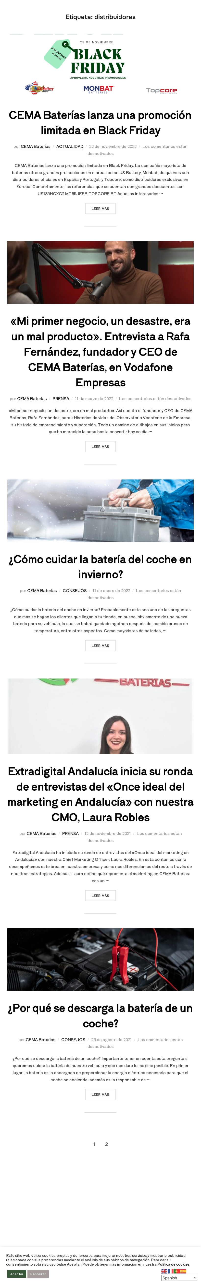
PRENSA (61, 398)
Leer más (104, 207)
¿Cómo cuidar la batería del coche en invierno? (100, 566)
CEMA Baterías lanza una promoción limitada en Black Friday (100, 122)
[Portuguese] (177, 1270)
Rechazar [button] (38, 1274)
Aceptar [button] (16, 1274)
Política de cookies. (173, 1264)
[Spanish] (183, 1270)
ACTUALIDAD (69, 146)
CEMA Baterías (35, 146)
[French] (171, 1270)
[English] (164, 1270)
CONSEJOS (75, 590)
